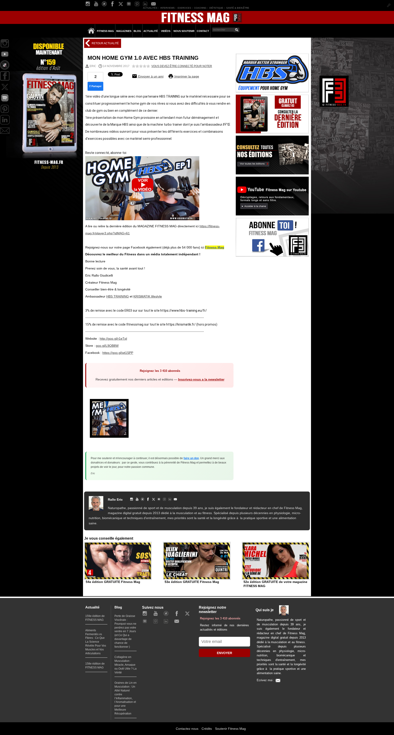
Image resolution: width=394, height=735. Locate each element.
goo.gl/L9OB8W (107, 345)
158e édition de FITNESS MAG (95, 665)
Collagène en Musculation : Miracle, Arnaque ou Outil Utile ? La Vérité (125, 664)
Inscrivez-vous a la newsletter (201, 379)
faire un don (191, 458)
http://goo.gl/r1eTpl (113, 338)
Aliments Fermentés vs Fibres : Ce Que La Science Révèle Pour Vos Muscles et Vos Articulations (95, 642)
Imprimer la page (186, 76)
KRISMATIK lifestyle (147, 296)
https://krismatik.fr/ (181, 324)
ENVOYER (224, 653)
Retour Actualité (105, 43)
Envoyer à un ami (150, 76)
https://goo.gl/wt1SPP (117, 353)
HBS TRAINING (117, 296)
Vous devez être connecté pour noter (181, 66)
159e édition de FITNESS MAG (95, 617)
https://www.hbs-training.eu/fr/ (183, 310)
